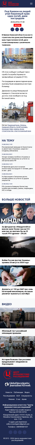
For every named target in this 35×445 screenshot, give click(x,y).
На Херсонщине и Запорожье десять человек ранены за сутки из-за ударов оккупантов (15, 178)
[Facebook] (12, 29)
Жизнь (17, 25)
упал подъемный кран (22, 131)
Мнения (12, 399)
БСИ (18, 396)
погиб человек (21, 127)
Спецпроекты (26, 396)
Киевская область (8, 127)
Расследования (9, 396)
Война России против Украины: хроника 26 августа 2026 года (16, 261)
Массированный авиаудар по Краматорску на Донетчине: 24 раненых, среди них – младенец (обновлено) (17, 149)
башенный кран (13, 125)
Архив (24, 399)
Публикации (18, 392)
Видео (7, 304)
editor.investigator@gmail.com (17, 424)
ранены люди (19, 129)
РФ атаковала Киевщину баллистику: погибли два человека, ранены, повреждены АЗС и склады (17, 188)
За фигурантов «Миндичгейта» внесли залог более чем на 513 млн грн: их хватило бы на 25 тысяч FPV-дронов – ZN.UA (16, 230)
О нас (18, 399)
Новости (8, 392)
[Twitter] (17, 29)
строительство (7, 131)
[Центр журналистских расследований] (11, 4)
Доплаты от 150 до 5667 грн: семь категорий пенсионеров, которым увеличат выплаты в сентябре (17, 291)
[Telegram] (22, 29)
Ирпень (23, 125)
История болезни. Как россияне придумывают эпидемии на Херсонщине (16, 361)
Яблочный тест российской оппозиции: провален (14, 332)
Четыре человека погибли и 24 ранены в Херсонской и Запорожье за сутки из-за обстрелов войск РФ (16, 158)
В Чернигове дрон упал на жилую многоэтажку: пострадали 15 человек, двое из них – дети (17, 168)
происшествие (7, 129)
